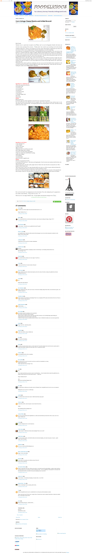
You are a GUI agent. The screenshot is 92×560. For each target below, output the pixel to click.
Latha (19, 422)
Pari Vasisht (24, 201)
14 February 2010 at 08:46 (22, 307)
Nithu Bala (20, 256)
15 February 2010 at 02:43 (22, 440)
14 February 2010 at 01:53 (22, 252)
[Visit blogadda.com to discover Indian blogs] (17, 545)
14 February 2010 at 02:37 (22, 266)
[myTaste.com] (38, 539)
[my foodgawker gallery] (71, 211)
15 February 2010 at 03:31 (22, 447)
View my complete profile (69, 32)
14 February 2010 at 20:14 (22, 398)
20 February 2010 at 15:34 (22, 512)
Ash (18, 369)
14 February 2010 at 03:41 (22, 284)
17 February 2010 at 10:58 (22, 504)
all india (40, 531)
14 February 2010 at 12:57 (22, 365)
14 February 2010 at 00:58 (22, 235)
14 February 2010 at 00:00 (22, 213)
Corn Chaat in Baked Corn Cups (73, 107)
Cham (19, 263)
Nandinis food (20, 296)
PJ (18, 490)
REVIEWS (26, 15)
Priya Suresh (20, 270)
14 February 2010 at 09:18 (22, 326)
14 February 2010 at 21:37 (22, 410)
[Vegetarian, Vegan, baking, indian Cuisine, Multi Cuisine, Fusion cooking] (24, 538)
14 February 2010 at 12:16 (22, 355)
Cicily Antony (20, 429)
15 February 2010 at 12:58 (22, 479)
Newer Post (18, 517)
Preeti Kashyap (21, 224)
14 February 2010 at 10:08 (22, 333)
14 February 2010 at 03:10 (22, 274)
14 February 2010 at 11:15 (22, 348)
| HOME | (16, 15)
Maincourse (24, 22)
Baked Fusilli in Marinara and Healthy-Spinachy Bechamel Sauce (73, 142)
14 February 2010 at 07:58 (22, 292)
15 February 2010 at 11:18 (22, 472)
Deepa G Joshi (20, 231)
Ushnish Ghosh (21, 246)
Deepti (19, 323)
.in (40, 530)
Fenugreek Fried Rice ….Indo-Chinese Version (73, 152)
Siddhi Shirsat (20, 436)
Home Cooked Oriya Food (23, 451)
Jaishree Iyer (20, 476)
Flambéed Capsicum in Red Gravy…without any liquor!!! (73, 85)
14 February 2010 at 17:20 (22, 381)
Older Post (60, 517)
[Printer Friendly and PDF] (57, 202)
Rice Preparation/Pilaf (30, 22)
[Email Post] (17, 201)
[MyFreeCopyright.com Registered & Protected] (70, 228)
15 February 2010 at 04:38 (22, 454)
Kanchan (19, 458)
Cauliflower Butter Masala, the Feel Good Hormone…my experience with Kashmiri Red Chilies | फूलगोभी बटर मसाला (71, 49)
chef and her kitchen (21, 466)
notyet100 (20, 330)
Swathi (19, 278)
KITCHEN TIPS (31, 15)
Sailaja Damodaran (21, 304)
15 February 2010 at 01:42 (22, 432)
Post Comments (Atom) (24, 519)
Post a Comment (20, 514)
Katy (19, 385)
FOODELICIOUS (69, 37)
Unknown (20, 352)
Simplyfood (20, 444)
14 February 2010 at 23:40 (22, 418)
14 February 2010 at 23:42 (22, 425)
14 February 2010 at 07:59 (22, 300)
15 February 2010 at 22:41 (22, 497)
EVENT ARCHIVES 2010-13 (58, 15)
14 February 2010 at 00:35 (22, 227)
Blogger (67, 552)
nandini (19, 395)
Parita (19, 344)
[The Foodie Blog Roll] (62, 533)
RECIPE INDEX (50, 15)
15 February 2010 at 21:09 (22, 486)
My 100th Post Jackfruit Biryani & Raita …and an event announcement (73, 120)
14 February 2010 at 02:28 (22, 259)
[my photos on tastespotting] (70, 199)
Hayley (19, 217)
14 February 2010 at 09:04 (22, 319)
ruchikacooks (20, 239)
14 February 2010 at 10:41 (22, 340)
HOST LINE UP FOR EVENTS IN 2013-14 (41, 15)
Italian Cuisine (20, 22)
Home (39, 517)
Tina (19, 337)
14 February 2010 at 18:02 (22, 391)
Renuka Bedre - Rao (22, 483)
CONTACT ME (21, 15)
